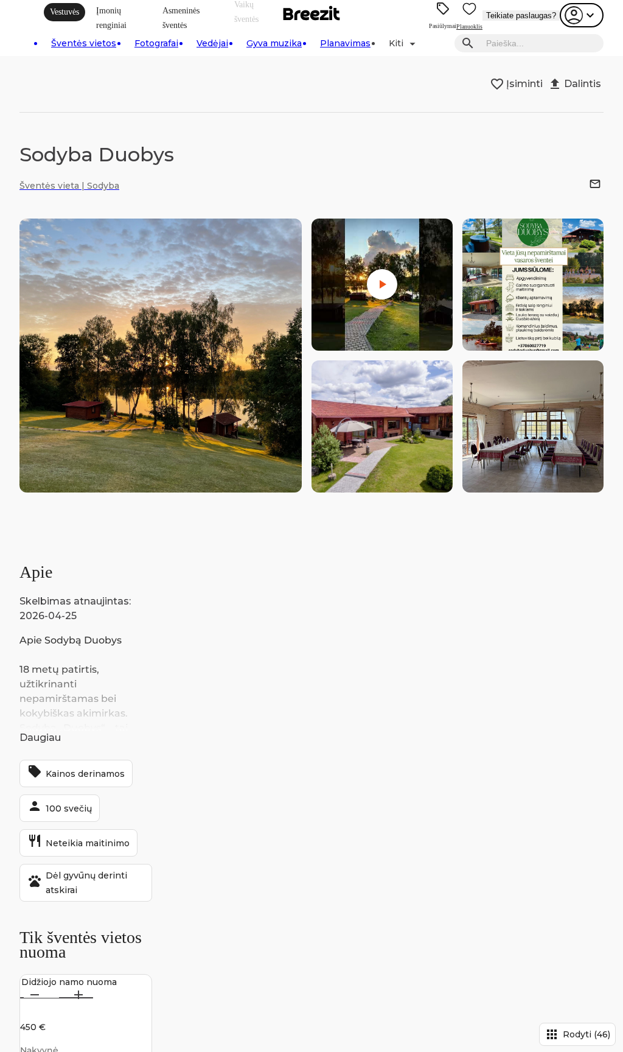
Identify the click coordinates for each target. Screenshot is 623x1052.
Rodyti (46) (577, 1034)
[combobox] (541, 44)
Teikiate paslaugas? (521, 15)
